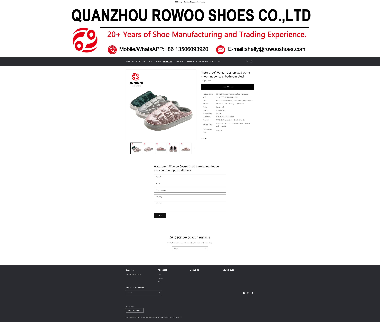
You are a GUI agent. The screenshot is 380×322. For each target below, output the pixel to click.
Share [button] (205, 138)
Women (160, 278)
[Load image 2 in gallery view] (148, 148)
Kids (159, 281)
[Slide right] (194, 148)
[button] (168, 61)
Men (159, 274)
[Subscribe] (205, 248)
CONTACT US (228, 87)
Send (160, 215)
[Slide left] (128, 148)
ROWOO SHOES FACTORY (136, 317)
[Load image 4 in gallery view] (173, 148)
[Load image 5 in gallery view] (186, 148)
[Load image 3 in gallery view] (161, 148)
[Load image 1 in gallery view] (136, 148)
